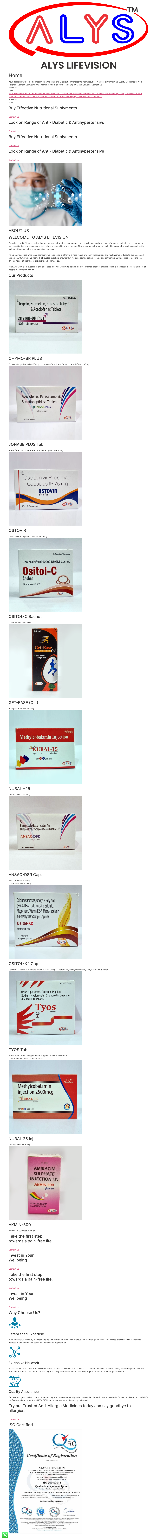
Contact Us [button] (14, 117)
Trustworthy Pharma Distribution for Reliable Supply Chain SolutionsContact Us (65, 96)
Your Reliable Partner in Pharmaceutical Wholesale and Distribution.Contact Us (45, 93)
